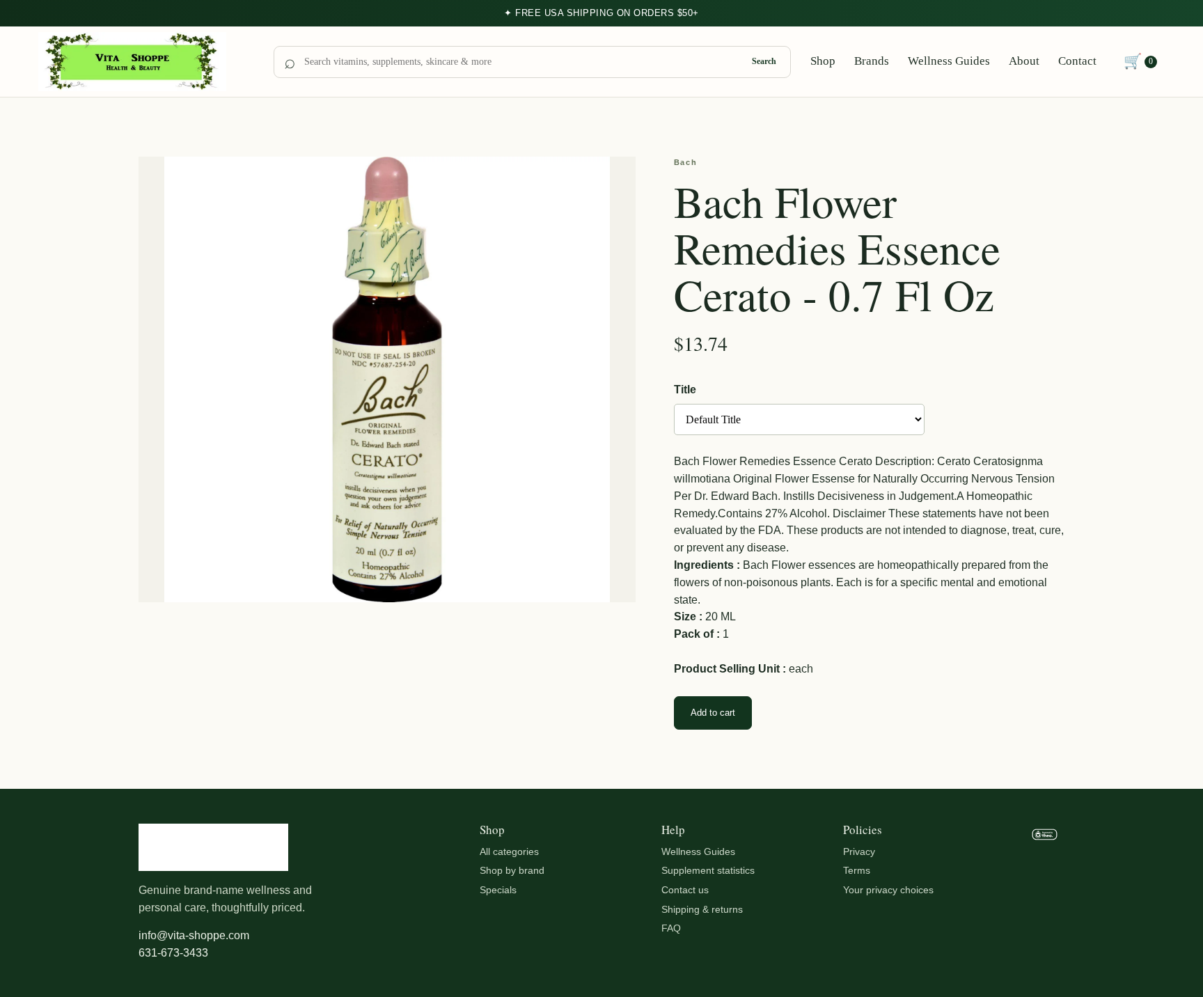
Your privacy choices (888, 889)
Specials (498, 889)
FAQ (671, 928)
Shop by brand (512, 870)
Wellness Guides (949, 61)
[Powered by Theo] (1044, 893)
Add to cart (713, 712)
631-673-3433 (173, 953)
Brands (871, 61)
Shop (822, 61)
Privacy (859, 851)
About (1024, 61)
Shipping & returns (702, 909)
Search (764, 61)
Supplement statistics (708, 870)
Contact (1077, 61)
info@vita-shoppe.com (194, 935)
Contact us (685, 889)
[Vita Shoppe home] (146, 62)
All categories (509, 851)
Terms (856, 870)
